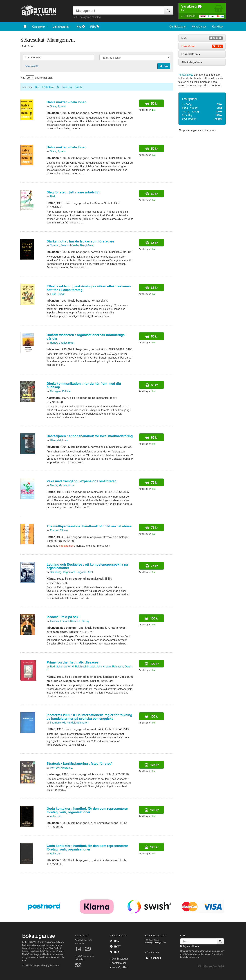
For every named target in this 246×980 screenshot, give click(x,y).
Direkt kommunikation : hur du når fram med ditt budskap (84, 385)
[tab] (202, 38)
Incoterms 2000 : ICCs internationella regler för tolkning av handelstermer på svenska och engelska (89, 717)
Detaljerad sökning (189, 945)
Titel (37, 87)
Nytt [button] (201, 38)
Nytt (79, 26)
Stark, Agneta (58, 106)
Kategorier (39, 26)
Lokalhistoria (61, 26)
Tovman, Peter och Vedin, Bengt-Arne (71, 245)
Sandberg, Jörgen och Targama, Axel (71, 572)
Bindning (67, 87)
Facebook (154, 958)
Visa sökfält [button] (31, 66)
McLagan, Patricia (60, 391)
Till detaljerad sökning (88, 17)
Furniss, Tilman (59, 530)
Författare (48, 87)
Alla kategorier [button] (191, 62)
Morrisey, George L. (61, 767)
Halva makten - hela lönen (66, 102)
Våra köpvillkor (120, 967)
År (58, 87)
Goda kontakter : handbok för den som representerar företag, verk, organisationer (87, 810)
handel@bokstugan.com (155, 942)
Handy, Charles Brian (62, 342)
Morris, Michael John (62, 485)
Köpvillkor (217, 26)
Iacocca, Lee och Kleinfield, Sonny (69, 621)
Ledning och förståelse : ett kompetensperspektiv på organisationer (87, 566)
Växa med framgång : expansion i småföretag (82, 481)
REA (93, 26)
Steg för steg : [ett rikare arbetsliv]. (73, 192)
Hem (116, 941)
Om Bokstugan (177, 26)
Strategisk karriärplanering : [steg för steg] (79, 763)
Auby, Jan (55, 816)
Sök (165, 66)
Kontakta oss (199, 26)
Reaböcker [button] (201, 46)
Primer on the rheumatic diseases (73, 662)
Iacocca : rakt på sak (62, 616)
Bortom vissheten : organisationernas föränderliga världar (86, 336)
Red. (52, 196)
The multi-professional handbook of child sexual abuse (89, 526)
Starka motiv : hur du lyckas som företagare (80, 241)
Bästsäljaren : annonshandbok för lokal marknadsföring (90, 436)
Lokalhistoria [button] (189, 54)
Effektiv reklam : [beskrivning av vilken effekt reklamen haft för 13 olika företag (89, 288)
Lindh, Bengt (57, 294)
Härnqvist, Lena (59, 440)
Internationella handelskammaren (69, 722)
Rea (116, 952)
